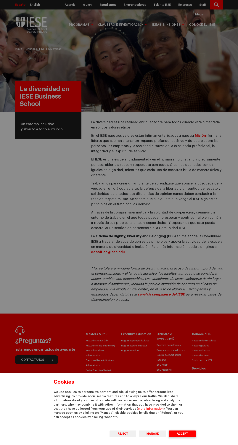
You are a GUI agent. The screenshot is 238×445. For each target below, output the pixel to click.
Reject (123, 433)
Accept (182, 433)
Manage (153, 433)
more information (151, 408)
